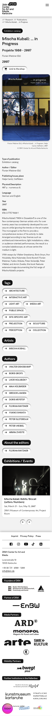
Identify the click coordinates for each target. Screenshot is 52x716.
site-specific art (18, 317)
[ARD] (26, 622)
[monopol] (26, 632)
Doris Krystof (17, 399)
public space (16, 310)
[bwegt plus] (26, 669)
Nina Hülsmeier (17, 386)
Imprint (14, 536)
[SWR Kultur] (41, 642)
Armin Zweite (17, 432)
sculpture (39, 323)
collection (39, 330)
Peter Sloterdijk (18, 419)
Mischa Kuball (17, 348)
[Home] (11, 8)
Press (38, 536)
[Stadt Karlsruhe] (41, 588)
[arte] (17, 642)
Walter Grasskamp (20, 367)
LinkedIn (41, 544)
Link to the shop (17, 69)
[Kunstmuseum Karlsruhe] (18, 696)
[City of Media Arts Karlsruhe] (38, 708)
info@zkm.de (8, 571)
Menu (47, 5)
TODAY (7, 708)
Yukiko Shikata (17, 412)
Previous (22, 522)
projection (15, 323)
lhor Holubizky (18, 380)
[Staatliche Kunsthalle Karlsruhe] (40, 696)
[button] (26, 107)
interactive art (18, 297)
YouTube (26, 544)
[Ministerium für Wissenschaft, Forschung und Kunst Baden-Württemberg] (21, 588)
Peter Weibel (16, 426)
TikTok (33, 544)
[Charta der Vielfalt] (19, 708)
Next (29, 522)
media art (35, 304)
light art (14, 304)
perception (15, 330)
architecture (17, 291)
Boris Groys (16, 373)
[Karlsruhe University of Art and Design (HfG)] (26, 686)
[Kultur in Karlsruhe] (26, 652)
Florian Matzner (18, 406)
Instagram (18, 544)
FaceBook (11, 544)
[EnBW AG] (26, 605)
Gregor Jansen (17, 393)
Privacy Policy (27, 536)
